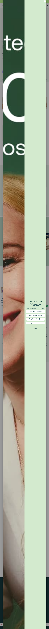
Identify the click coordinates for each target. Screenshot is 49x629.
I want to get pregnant (35, 311)
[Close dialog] (45, 1)
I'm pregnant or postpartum (35, 323)
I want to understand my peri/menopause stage (35, 319)
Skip (35, 328)
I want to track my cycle (35, 315)
